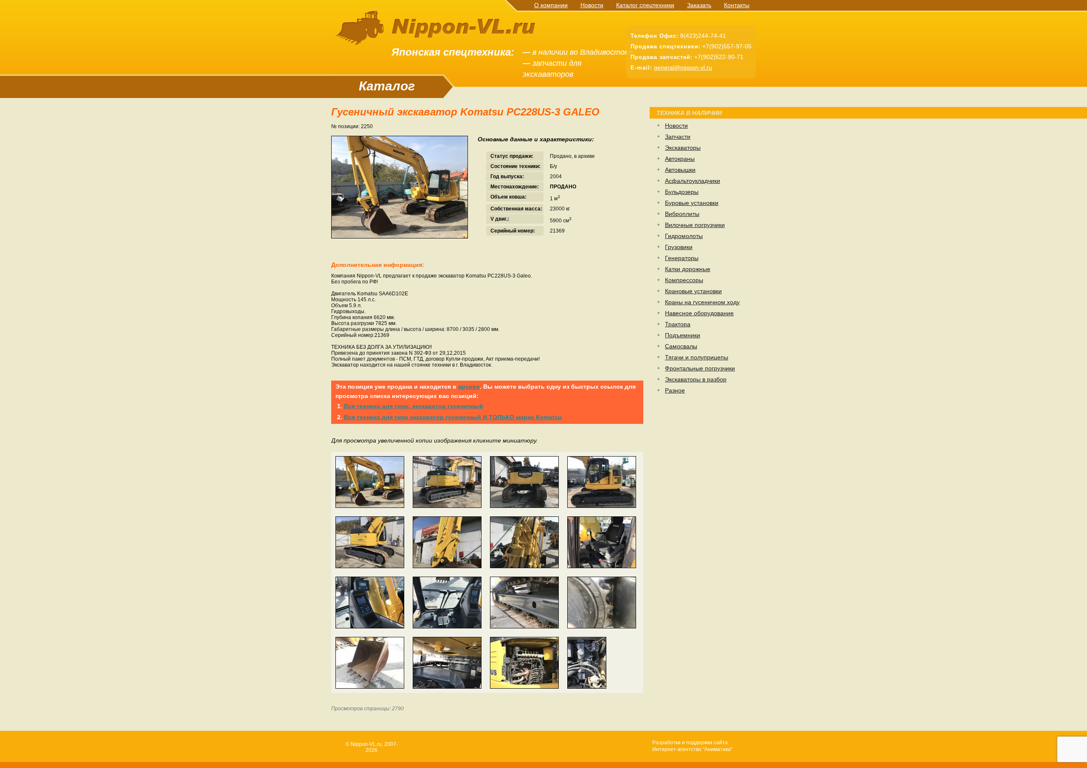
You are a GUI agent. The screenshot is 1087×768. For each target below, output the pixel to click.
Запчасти (677, 136)
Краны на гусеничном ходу (702, 302)
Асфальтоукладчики (692, 180)
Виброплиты (682, 213)
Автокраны (680, 158)
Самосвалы (681, 346)
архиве (469, 386)
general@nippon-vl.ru (683, 67)
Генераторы (681, 258)
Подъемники (682, 335)
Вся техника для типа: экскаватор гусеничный (413, 406)
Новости (591, 5)
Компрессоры (684, 280)
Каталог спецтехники (645, 5)
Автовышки (680, 169)
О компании (551, 5)
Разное (675, 390)
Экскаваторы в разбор (696, 379)
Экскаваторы (683, 147)
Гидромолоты (684, 236)
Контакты (736, 5)
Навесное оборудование (699, 313)
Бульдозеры (681, 191)
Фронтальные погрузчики (700, 368)
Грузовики (679, 247)
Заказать (699, 5)
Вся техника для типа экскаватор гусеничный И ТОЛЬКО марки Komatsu (453, 417)
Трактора (677, 324)
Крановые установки (693, 291)
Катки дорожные (687, 269)
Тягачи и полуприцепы (696, 357)
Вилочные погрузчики (695, 224)
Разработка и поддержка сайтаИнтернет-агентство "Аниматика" (692, 746)
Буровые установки (691, 202)
